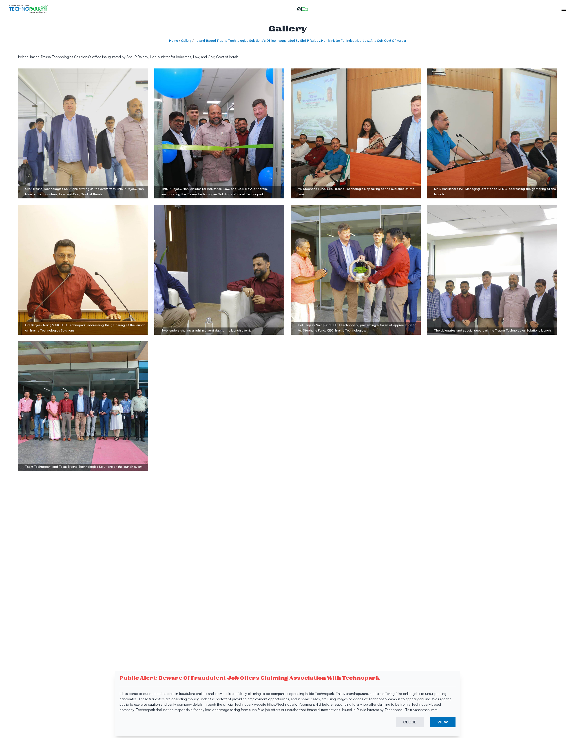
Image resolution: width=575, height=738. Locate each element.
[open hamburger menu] (561, 8)
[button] (302, 9)
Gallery (186, 41)
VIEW (442, 722)
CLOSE (410, 722)
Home (173, 41)
